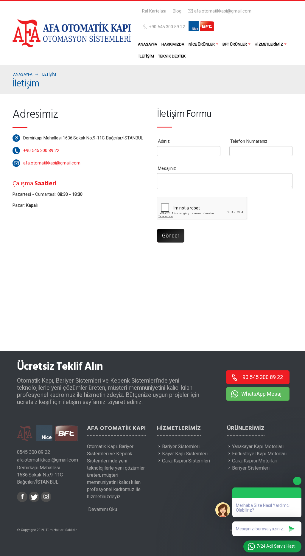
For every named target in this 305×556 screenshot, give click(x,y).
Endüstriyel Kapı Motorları (259, 453)
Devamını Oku (102, 509)
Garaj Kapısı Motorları (254, 461)
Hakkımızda (172, 44)
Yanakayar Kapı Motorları (258, 446)
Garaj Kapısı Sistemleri (186, 461)
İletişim (146, 56)
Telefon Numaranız (248, 141)
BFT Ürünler (234, 44)
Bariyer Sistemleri (181, 446)
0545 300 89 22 (33, 452)
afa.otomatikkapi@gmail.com (222, 11)
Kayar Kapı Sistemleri (185, 453)
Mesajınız (167, 168)
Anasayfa (147, 44)
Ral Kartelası (154, 11)
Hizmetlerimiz (269, 44)
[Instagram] (46, 497)
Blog (177, 11)
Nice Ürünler (202, 44)
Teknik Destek (172, 56)
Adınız (164, 141)
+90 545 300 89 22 (167, 26)
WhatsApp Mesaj (261, 394)
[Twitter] (34, 497)
